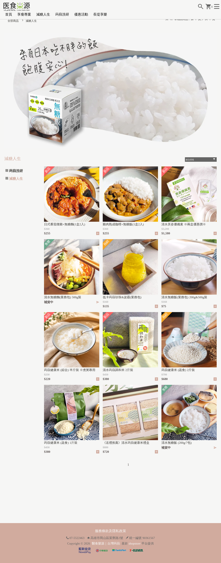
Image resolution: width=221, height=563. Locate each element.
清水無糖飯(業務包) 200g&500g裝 (184, 297)
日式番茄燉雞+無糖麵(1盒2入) (64, 224)
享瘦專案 (24, 14)
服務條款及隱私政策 (110, 531)
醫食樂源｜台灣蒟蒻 (106, 543)
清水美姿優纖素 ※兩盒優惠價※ (183, 224)
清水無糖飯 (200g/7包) (176, 442)
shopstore (135, 543)
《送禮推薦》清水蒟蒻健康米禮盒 (126, 442)
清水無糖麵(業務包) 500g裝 (62, 297)
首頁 (8, 14)
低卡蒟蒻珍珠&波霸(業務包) (122, 297)
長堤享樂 (100, 14)
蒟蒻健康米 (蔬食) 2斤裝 (178, 370)
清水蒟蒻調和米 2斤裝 (118, 370)
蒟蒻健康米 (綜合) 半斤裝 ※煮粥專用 (69, 370)
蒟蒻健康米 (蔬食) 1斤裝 (60, 442)
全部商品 (13, 20)
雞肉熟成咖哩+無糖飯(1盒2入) (123, 224)
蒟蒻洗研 (62, 14)
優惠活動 (81, 14)
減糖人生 (43, 14)
